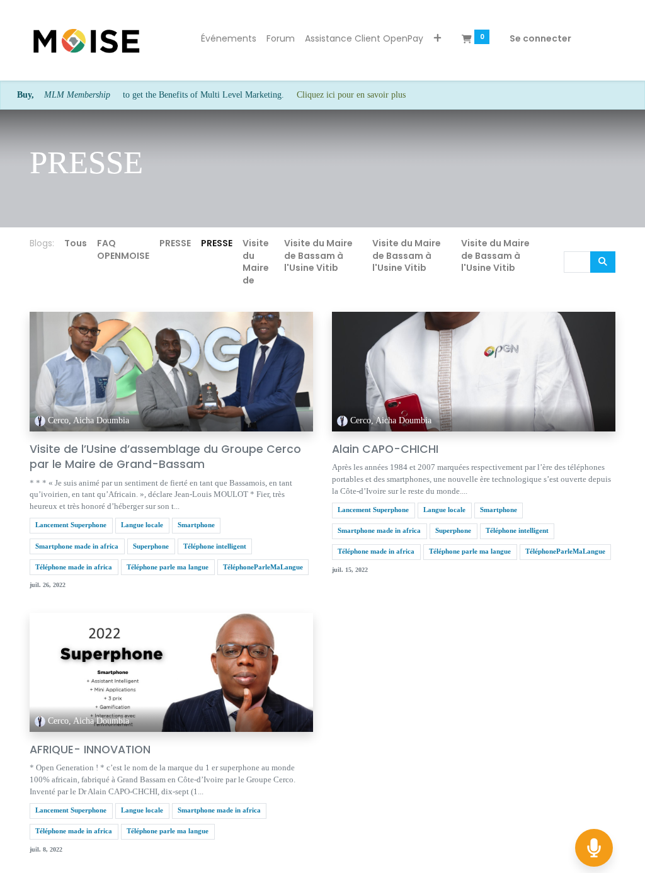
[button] (437, 39)
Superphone (151, 546)
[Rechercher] (602, 262)
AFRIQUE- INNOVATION (90, 749)
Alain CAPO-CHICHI (385, 449)
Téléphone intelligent (214, 546)
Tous (75, 243)
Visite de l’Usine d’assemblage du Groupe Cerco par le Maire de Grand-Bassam (165, 457)
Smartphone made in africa (76, 546)
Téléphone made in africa (73, 567)
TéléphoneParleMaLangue (263, 567)
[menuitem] (228, 39)
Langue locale (142, 525)
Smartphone (196, 525)
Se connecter (540, 38)
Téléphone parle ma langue (167, 567)
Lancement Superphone (70, 525)
